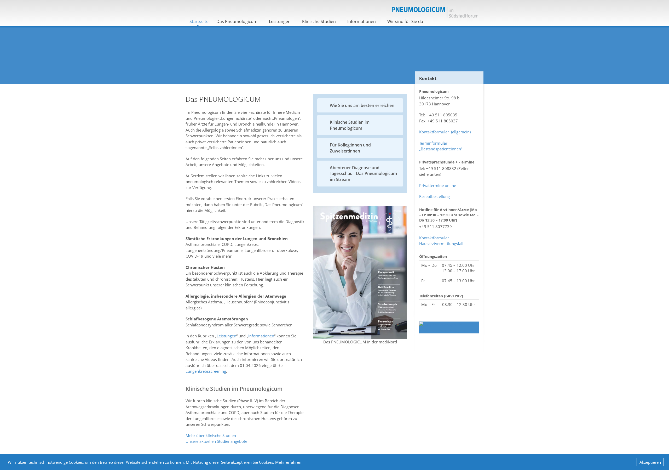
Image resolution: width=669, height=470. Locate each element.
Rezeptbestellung (434, 196)
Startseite (199, 22)
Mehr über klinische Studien (211, 435)
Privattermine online (437, 185)
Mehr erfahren (288, 462)
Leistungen (280, 22)
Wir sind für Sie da (405, 22)
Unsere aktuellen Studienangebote (216, 441)
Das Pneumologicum (236, 22)
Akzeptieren (650, 462)
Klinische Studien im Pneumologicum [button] (350, 125)
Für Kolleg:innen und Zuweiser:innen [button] (350, 148)
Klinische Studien (319, 22)
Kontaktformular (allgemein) (445, 131)
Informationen (361, 22)
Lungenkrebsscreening (206, 371)
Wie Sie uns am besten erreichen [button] (362, 105)
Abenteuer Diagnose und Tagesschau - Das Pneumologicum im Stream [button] (363, 173)
